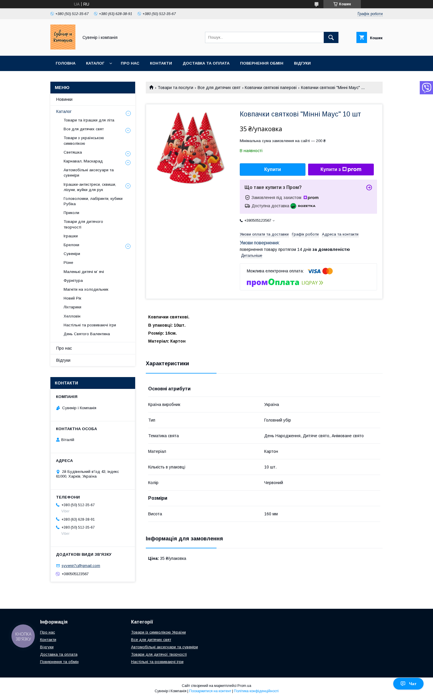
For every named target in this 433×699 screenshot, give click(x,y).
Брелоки (71, 245)
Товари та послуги (175, 87)
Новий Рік (72, 298)
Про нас (130, 63)
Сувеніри (72, 253)
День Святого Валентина (87, 334)
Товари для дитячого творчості (83, 224)
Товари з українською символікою (84, 140)
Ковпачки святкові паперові (271, 87)
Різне (68, 262)
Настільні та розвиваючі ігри (90, 325)
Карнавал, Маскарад (83, 161)
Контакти (161, 63)
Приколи (71, 212)
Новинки (64, 99)
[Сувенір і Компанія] (62, 48)
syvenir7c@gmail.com (81, 565)
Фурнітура (73, 280)
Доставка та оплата (206, 63)
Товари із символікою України (158, 632)
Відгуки (302, 63)
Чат (413, 683)
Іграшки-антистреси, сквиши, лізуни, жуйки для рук (90, 187)
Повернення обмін (261, 63)
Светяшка (73, 152)
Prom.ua (244, 686)
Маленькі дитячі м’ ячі (84, 271)
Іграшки (71, 236)
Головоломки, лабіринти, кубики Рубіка (93, 201)
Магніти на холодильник (86, 289)
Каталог (95, 63)
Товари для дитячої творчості (159, 654)
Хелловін (72, 316)
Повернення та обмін (59, 661)
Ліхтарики (72, 307)
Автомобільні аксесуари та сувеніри (89, 172)
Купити (272, 169)
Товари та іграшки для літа (89, 120)
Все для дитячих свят (219, 87)
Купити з (330, 169)
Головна (65, 63)
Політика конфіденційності (256, 691)
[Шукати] (331, 37)
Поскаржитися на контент (210, 691)
